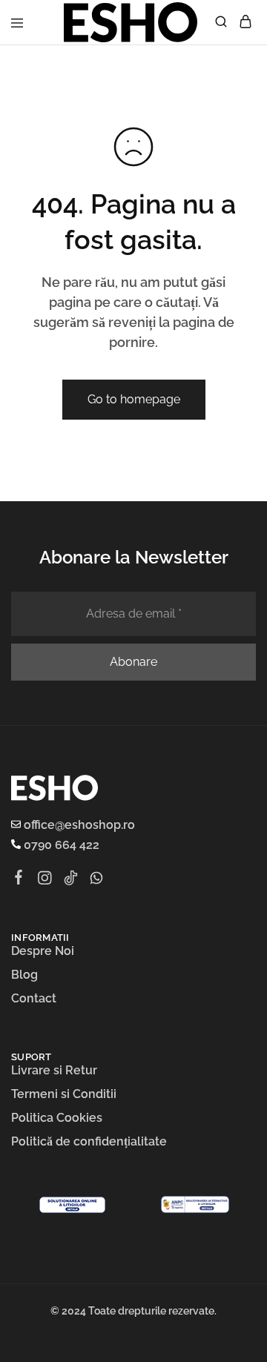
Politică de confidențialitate (89, 1141)
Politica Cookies (56, 1118)
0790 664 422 (60, 845)
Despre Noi (42, 951)
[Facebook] (19, 879)
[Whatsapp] (97, 880)
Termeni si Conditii (63, 1094)
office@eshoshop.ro (78, 825)
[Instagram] (45, 880)
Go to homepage (134, 399)
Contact (33, 998)
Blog (24, 975)
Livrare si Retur (54, 1070)
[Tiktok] (71, 880)
